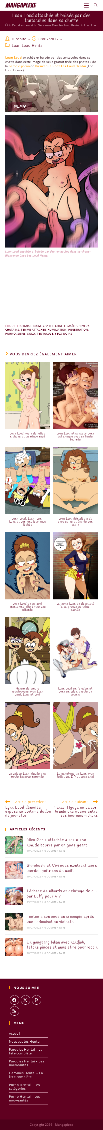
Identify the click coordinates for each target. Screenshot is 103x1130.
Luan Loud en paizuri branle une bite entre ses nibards (28, 606)
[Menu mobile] (87, 5)
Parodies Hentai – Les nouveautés (26, 1063)
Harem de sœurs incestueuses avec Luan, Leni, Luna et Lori (27, 691)
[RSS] (14, 1011)
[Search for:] (94, 5)
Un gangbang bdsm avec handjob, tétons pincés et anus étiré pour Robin (62, 945)
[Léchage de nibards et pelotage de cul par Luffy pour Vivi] (14, 896)
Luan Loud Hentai (28, 45)
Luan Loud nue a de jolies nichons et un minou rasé (27, 435)
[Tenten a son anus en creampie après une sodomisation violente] (14, 922)
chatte (48, 326)
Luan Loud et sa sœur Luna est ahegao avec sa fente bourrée (75, 436)
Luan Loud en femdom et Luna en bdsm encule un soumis (75, 691)
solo (31, 333)
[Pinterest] (36, 1000)
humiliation (57, 329)
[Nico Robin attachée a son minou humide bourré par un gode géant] (14, 845)
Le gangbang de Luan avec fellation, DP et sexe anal (75, 775)
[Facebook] (14, 1000)
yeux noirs (63, 333)
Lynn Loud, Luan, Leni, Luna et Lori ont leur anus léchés (27, 521)
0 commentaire (55, 850)
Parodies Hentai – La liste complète (25, 1051)
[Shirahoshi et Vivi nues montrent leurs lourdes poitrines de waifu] (14, 870)
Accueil (14, 1033)
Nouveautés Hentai (24, 1041)
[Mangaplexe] (6, 25)
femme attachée (33, 329)
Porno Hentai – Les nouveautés (24, 1098)
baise (27, 326)
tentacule (45, 333)
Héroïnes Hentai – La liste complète (26, 1075)
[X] (25, 1000)
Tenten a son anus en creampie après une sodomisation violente (60, 919)
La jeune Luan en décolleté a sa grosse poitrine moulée (75, 606)
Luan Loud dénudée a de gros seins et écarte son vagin (75, 521)
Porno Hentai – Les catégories (24, 1086)
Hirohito (19, 39)
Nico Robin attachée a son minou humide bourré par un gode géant (57, 842)
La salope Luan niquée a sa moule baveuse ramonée (27, 775)
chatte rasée (65, 326)
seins (22, 333)
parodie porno (19, 66)
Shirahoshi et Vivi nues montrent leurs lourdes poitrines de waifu (62, 868)
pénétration (78, 329)
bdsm (37, 326)
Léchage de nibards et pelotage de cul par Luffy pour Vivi (62, 893)
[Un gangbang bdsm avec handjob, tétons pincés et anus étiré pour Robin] (14, 947)
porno (10, 333)
